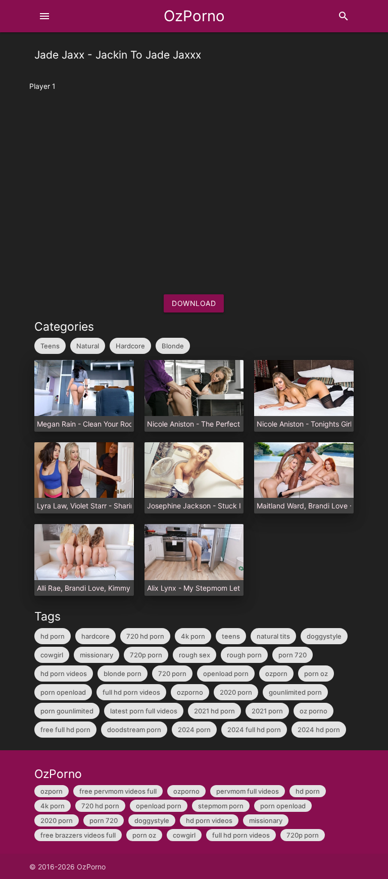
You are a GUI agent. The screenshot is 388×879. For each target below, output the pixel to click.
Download (194, 303)
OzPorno (194, 16)
